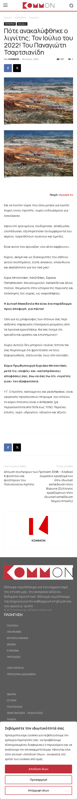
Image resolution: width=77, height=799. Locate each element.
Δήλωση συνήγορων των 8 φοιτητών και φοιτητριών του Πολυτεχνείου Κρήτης (21, 478)
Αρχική (8, 17)
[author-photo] (38, 535)
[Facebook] (8, 68)
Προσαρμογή (38, 780)
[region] (38, 760)
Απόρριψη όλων (38, 790)
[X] (17, 68)
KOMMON (13, 59)
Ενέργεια (34, 17)
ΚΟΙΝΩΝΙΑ (20, 17)
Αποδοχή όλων (38, 769)
